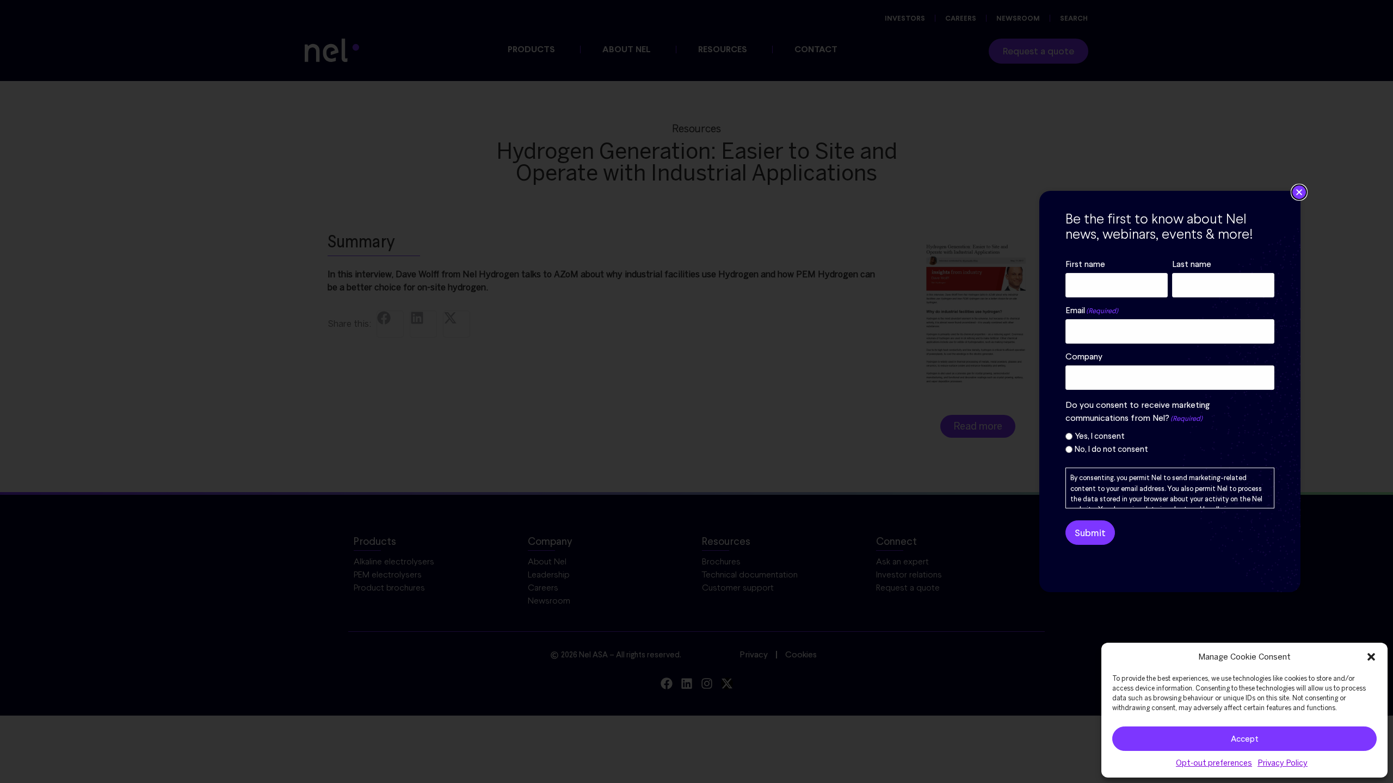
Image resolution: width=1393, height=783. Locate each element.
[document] (696, 391)
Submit (1090, 532)
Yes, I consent (1100, 436)
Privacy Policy (1283, 763)
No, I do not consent (1111, 449)
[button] (1371, 656)
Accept (1245, 739)
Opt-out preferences (1214, 763)
